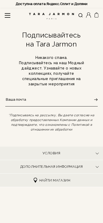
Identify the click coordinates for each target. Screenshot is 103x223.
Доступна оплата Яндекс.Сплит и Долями (51, 4)
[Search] (80, 15)
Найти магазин (55, 180)
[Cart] (96, 15)
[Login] (88, 15)
